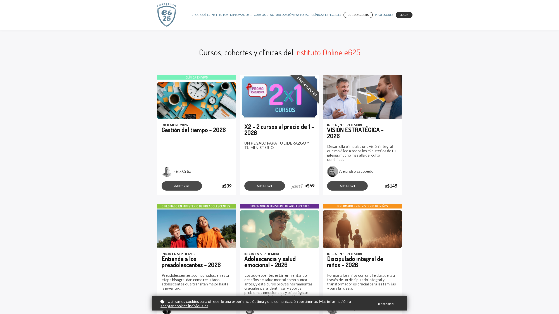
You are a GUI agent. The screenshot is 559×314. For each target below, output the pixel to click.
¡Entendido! (386, 303)
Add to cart (182, 186)
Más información (333, 301)
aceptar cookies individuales (184, 306)
